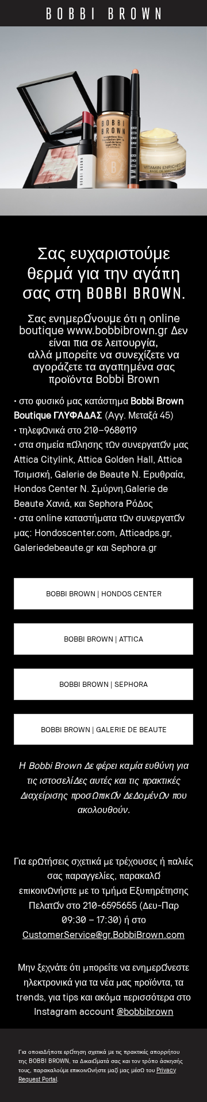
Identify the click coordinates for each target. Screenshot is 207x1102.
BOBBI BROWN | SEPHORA (103, 684)
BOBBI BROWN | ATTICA (103, 638)
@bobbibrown (145, 1011)
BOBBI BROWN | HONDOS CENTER (104, 593)
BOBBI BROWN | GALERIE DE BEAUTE (104, 729)
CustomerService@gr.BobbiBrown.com (103, 934)
